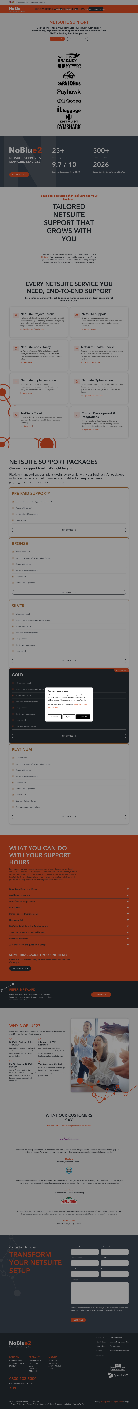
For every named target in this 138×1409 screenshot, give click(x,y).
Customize (55, 717)
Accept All (83, 717)
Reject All (69, 717)
